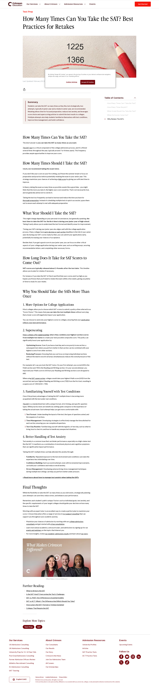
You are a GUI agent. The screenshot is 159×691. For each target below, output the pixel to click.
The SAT (26, 404)
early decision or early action (55, 232)
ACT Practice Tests (89, 656)
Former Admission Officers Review (22, 659)
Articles (85, 648)
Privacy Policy (63, 677)
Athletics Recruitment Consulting (21, 663)
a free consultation (57, 524)
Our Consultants (52, 644)
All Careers (50, 663)
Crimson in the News (53, 656)
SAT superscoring (38, 378)
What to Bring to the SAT (35, 591)
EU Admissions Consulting (19, 667)
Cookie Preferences (51, 677)
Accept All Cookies (88, 82)
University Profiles (89, 644)
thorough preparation (31, 200)
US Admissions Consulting (19, 644)
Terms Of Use (39, 677)
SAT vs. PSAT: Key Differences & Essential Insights (45, 598)
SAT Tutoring (14, 670)
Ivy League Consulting (71, 514)
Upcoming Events (125, 644)
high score (62, 179)
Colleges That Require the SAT (37, 608)
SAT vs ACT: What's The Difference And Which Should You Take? (50, 601)
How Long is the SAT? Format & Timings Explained (45, 605)
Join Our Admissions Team (55, 659)
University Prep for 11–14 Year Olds (22, 652)
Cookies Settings (71, 82)
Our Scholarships (52, 667)
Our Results (50, 648)
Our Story (49, 652)
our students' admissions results (57, 534)
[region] (80, 78)
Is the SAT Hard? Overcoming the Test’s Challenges (45, 594)
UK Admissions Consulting (19, 648)
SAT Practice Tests (89, 652)
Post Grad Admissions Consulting (21, 656)
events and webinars (33, 530)
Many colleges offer (36, 335)
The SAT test (27, 148)
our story (84, 534)
